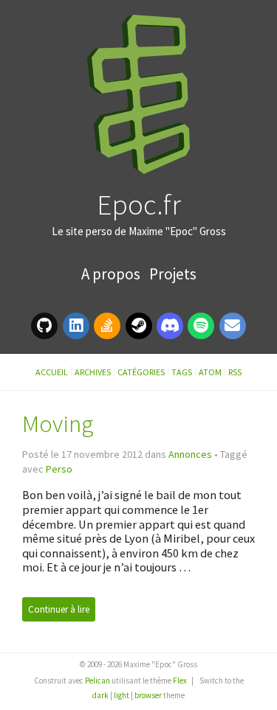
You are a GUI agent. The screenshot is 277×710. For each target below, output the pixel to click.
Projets (172, 274)
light (121, 695)
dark (100, 695)
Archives (93, 371)
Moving (58, 423)
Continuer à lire (58, 609)
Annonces (190, 454)
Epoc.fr (139, 204)
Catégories (141, 371)
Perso (59, 469)
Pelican (97, 680)
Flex (180, 680)
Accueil (51, 371)
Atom (210, 371)
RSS (235, 371)
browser (148, 695)
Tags (181, 371)
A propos (112, 274)
